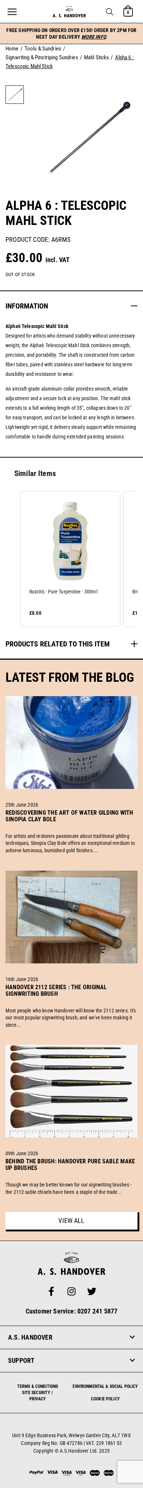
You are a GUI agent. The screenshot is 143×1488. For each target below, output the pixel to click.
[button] (109, 11)
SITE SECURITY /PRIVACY (37, 1395)
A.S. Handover (30, 1337)
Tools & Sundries (43, 48)
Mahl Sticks (96, 57)
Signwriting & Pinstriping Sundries (42, 57)
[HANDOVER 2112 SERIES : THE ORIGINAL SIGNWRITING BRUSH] (72, 1002)
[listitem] (70, 559)
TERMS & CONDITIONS (37, 1386)
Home (12, 48)
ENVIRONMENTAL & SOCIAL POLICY (105, 1386)
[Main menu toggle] (12, 12)
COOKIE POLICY (105, 1398)
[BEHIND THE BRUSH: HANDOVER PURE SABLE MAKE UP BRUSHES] (72, 1177)
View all (71, 1220)
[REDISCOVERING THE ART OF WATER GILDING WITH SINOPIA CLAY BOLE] (72, 828)
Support (21, 1360)
